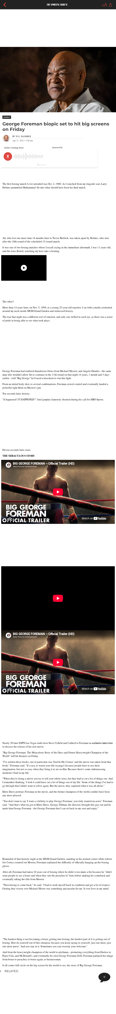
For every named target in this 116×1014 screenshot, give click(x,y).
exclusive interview (102, 743)
